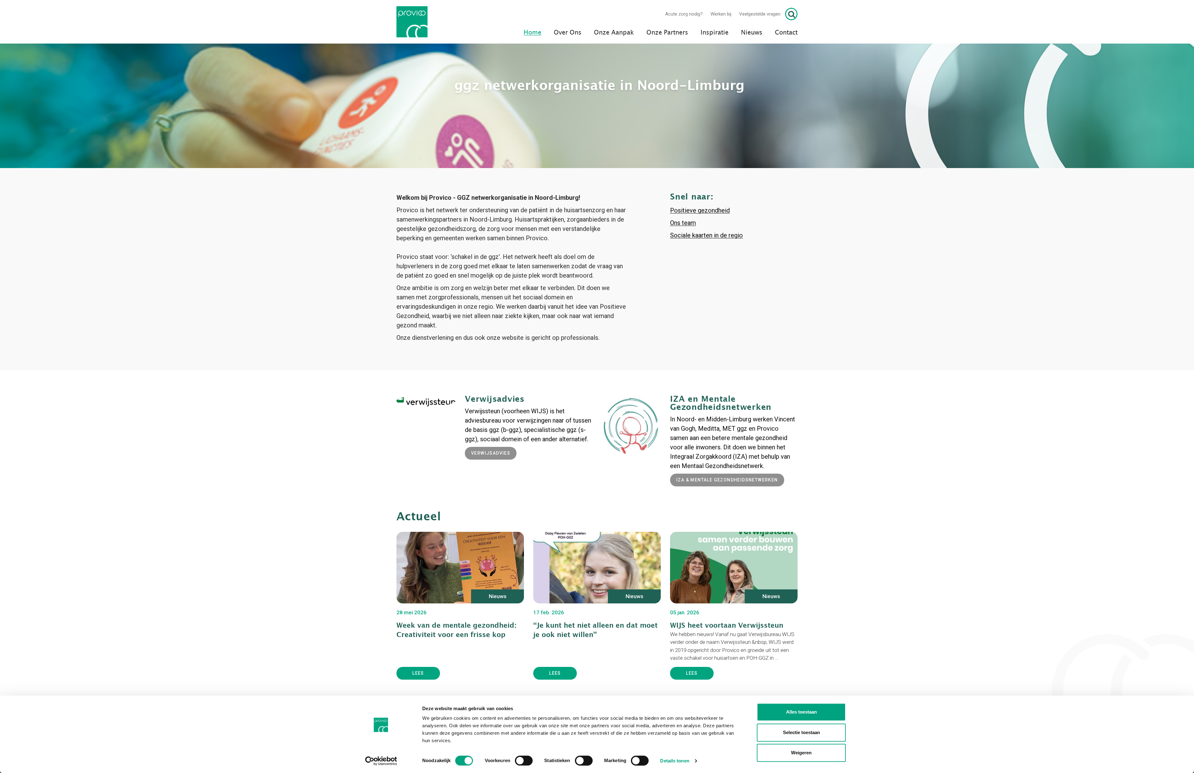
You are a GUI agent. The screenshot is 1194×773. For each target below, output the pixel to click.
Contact (786, 33)
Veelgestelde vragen (759, 14)
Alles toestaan (801, 711)
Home (532, 33)
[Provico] (414, 21)
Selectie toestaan (801, 732)
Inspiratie (715, 33)
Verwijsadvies (490, 496)
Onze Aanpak (614, 33)
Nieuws (751, 33)
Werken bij (720, 14)
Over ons (567, 33)
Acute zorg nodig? (684, 14)
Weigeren (801, 752)
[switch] (524, 761)
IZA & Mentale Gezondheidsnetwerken (727, 523)
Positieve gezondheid (700, 254)
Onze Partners (667, 33)
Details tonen (674, 760)
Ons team (683, 266)
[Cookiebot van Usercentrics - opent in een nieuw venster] (381, 761)
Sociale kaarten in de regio (706, 279)
